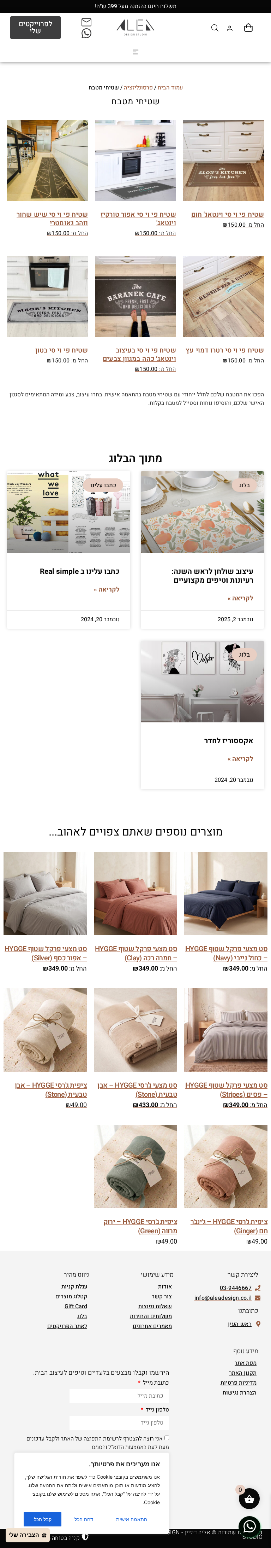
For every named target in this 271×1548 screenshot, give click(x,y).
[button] (135, 52)
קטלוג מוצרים (71, 1296)
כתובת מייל (155, 1383)
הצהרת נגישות (240, 1393)
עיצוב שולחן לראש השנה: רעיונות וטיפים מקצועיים (212, 576)
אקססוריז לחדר (228, 740)
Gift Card (76, 1306)
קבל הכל (43, 1519)
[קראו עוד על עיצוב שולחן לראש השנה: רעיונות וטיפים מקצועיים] (202, 512)
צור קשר (162, 1296)
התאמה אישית (131, 1519)
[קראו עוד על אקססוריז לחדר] (202, 681)
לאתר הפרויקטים (67, 1326)
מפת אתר (246, 1363)
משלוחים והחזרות (151, 1316)
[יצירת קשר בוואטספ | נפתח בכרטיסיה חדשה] (249, 1526)
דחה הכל (83, 1519)
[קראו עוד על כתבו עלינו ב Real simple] (68, 512)
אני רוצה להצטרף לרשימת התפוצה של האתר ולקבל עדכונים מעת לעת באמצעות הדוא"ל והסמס (97, 1442)
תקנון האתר (243, 1373)
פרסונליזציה (138, 87)
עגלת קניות (74, 1286)
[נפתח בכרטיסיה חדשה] (87, 33)
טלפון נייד (156, 1410)
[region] (91, 1493)
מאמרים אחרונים (152, 1326)
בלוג (82, 1316)
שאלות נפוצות (155, 1306)
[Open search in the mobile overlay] (214, 27)
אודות (165, 1286)
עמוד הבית (170, 87)
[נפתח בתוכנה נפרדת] (87, 22)
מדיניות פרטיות (239, 1383)
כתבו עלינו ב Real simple (80, 571)
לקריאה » (240, 598)
